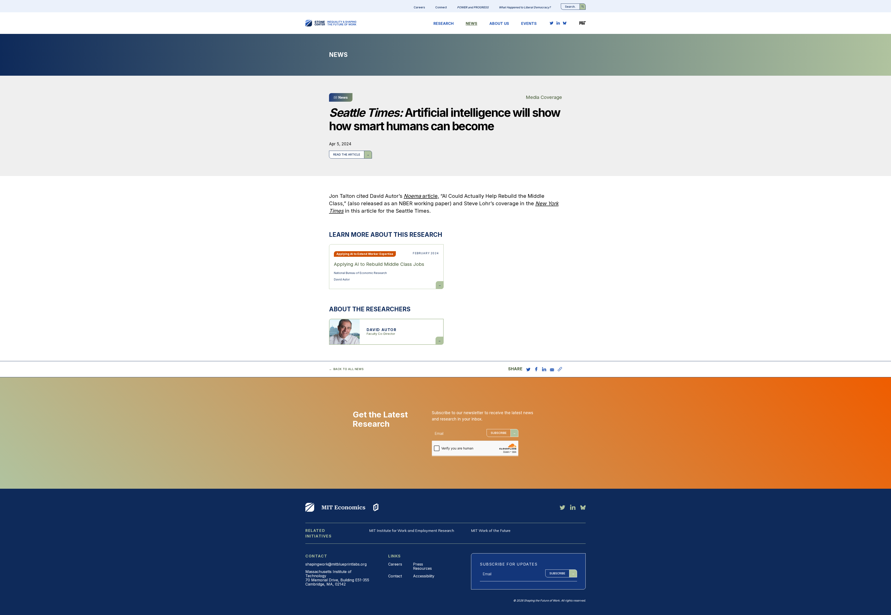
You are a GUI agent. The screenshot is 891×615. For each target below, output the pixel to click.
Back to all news (348, 369)
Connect (441, 7)
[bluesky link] (564, 23)
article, (421, 196)
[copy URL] (560, 369)
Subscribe (499, 433)
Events (529, 23)
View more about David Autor (386, 331)
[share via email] (552, 369)
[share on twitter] (528, 369)
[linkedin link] (558, 23)
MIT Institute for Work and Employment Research (411, 530)
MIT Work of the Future (490, 530)
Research (443, 23)
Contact (395, 576)
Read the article (346, 154)
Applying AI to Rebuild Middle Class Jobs (379, 264)
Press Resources (422, 566)
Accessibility (423, 576)
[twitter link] (551, 23)
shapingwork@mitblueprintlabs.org (336, 564)
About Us (499, 23)
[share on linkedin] (544, 369)
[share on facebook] (536, 369)
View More (309, 507)
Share (515, 369)
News (471, 23)
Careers (419, 7)
